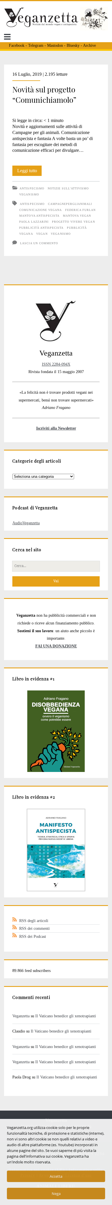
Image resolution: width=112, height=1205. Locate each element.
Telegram (35, 45)
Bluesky (73, 45)
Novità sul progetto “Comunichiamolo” (44, 94)
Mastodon (55, 45)
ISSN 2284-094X (56, 364)
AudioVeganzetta (26, 523)
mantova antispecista (39, 215)
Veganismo (29, 194)
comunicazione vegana (40, 209)
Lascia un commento (39, 243)
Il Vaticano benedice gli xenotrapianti (65, 1016)
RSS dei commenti (34, 928)
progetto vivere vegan (73, 221)
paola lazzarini (34, 221)
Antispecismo (32, 188)
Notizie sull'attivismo (68, 188)
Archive (89, 45)
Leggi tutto (29, 172)
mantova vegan (77, 215)
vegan (41, 233)
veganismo (60, 233)
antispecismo (32, 203)
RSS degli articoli (33, 920)
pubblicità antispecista (41, 227)
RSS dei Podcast (32, 936)
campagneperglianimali (70, 203)
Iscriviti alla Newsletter (56, 428)
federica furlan (80, 209)
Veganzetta (21, 1016)
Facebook (16, 45)
